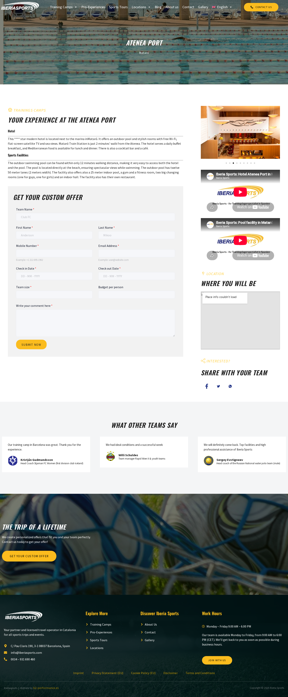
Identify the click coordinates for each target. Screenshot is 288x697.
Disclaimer (170, 673)
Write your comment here (34, 306)
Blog (158, 7)
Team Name (25, 209)
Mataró (144, 53)
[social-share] (207, 386)
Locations (139, 7)
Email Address (108, 246)
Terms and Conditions (200, 673)
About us (172, 7)
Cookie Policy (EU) (143, 673)
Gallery (203, 7)
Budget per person (110, 287)
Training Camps (61, 7)
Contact (188, 7)
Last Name (106, 227)
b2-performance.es (46, 688)
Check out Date (109, 268)
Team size (24, 287)
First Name (24, 227)
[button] (226, 163)
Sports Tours (118, 7)
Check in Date (26, 268)
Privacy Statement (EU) (107, 673)
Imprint (78, 673)
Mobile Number (27, 246)
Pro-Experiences (93, 7)
